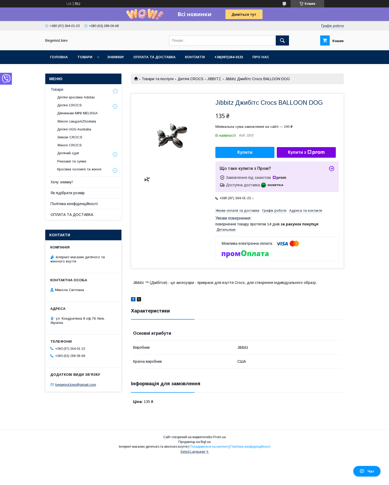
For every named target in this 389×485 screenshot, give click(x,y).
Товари (84, 57)
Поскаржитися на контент (209, 446)
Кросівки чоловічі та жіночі (79, 169)
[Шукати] (282, 40)
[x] (139, 300)
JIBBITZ (214, 79)
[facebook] (133, 300)
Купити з (297, 152)
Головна (59, 57)
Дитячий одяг (68, 153)
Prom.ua (219, 437)
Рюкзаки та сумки (71, 161)
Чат (371, 471)
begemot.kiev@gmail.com (75, 385)
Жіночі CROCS (69, 145)
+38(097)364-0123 (228, 57)
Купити (244, 152)
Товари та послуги (158, 79)
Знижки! (115, 57)
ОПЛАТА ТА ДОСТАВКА (72, 214)
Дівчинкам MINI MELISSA (77, 113)
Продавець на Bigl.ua (194, 442)
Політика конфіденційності (74, 204)
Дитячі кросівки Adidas (76, 97)
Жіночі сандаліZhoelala (76, 121)
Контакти (195, 57)
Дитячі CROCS (190, 79)
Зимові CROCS (69, 137)
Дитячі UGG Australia (74, 129)
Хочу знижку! (62, 182)
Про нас (260, 57)
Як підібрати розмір (68, 193)
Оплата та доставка (154, 57)
